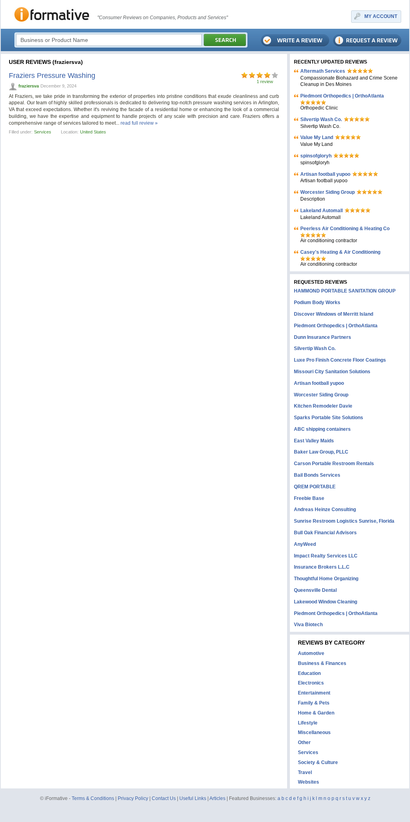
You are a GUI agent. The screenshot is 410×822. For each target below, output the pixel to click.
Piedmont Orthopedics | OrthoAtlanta (342, 96)
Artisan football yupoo (325, 174)
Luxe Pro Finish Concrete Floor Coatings (340, 360)
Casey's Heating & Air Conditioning (340, 252)
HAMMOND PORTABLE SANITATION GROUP (345, 291)
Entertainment (314, 693)
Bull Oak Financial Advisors (325, 532)
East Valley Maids (314, 441)
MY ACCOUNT (380, 16)
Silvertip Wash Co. (321, 119)
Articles (217, 798)
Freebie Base (309, 498)
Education (309, 673)
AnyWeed (305, 544)
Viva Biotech (308, 624)
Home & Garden (316, 713)
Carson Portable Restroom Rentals (334, 463)
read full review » (139, 123)
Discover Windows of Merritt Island (333, 314)
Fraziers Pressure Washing (52, 76)
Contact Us (164, 798)
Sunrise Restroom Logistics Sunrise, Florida (344, 521)
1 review (265, 81)
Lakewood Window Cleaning (325, 602)
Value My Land (316, 137)
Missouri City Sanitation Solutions (332, 371)
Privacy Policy (133, 798)
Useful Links (192, 798)
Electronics (311, 683)
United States (93, 131)
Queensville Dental (315, 590)
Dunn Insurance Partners (322, 337)
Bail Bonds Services (317, 475)
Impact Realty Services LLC (326, 556)
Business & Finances (322, 663)
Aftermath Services (322, 71)
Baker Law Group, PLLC (321, 452)
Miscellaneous (314, 732)
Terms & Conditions (93, 798)
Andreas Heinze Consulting (325, 509)
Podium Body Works (317, 302)
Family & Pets (314, 703)
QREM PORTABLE (315, 487)
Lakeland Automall (321, 210)
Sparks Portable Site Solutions (328, 417)
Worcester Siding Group (327, 192)
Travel (305, 772)
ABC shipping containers (322, 429)
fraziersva (28, 86)
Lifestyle (308, 723)
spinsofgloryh (316, 156)
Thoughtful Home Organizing (326, 578)
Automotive (311, 653)
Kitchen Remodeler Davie (323, 406)
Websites (308, 782)
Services (42, 131)
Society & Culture (318, 762)
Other (304, 742)
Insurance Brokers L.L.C (322, 567)
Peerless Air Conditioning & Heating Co (345, 228)
